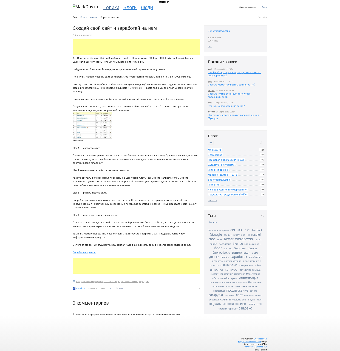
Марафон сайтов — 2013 (222, 174)
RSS (210, 46)
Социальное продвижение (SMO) (227, 194)
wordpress (244, 238)
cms (210, 230)
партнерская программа (92, 281)
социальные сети (221, 303)
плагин (229, 286)
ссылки (240, 303)
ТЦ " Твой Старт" (112, 281)
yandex (258, 239)
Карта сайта (249, 346)
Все (75, 17)
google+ (228, 234)
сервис (258, 295)
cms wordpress (221, 230)
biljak (210, 102)
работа (253, 290)
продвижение (237, 290)
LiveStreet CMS (260, 338)
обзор (215, 278)
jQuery (236, 234)
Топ (210, 142)
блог (218, 247)
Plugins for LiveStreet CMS (249, 341)
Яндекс (245, 308)
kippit (210, 69)
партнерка (215, 282)
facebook (257, 230)
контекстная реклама (249, 269)
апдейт (213, 243)
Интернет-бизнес (218, 169)
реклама (229, 295)
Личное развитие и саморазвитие (227, 189)
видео (237, 252)
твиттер (252, 303)
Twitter (228, 238)
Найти (264, 17)
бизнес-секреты (252, 243)
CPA (232, 230)
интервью (230, 264)
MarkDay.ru (214, 149)
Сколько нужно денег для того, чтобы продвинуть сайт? (229, 95)
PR (248, 234)
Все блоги (212, 200)
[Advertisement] (137, 47)
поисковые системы (246, 286)
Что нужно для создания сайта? (226, 105)
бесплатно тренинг (129, 281)
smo (219, 239)
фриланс (232, 308)
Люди (147, 6)
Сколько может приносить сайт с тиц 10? (231, 84)
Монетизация (253, 273)
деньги (214, 256)
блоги (252, 248)
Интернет (213, 184)
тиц (259, 303)
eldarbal (211, 111)
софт (259, 299)
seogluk (211, 90)
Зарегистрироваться (248, 6)
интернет (216, 269)
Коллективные (88, 17)
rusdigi (256, 234)
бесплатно (225, 243)
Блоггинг (240, 248)
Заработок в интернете (221, 164)
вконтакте (250, 252)
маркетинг (239, 273)
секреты (249, 295)
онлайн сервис (229, 278)
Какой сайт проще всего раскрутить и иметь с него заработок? (234, 73)
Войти (264, 6)
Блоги (130, 6)
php (243, 234)
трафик (222, 308)
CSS (240, 229)
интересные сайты (250, 265)
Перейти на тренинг (84, 252)
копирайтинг (226, 273)
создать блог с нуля (243, 299)
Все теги (213, 222)
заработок (239, 256)
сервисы (214, 299)
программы (219, 290)
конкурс (231, 269)
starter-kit (164, 2)
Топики (111, 6)
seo (212, 238)
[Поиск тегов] (262, 215)
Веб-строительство (82, 34)
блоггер (227, 248)
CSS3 (248, 230)
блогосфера (221, 252)
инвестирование (232, 260)
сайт (78, 281)
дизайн (225, 257)
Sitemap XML (261, 346)
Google (216, 234)
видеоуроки (144, 281)
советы (225, 299)
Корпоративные (109, 17)
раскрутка (215, 294)
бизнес (238, 243)
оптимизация (248, 277)
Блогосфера (215, 154)
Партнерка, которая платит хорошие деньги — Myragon (235, 116)
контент (215, 273)
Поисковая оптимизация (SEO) (226, 159)
